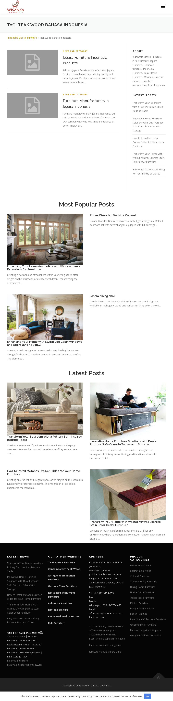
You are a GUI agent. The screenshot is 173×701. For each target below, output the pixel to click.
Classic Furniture (16, 636)
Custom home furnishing (102, 634)
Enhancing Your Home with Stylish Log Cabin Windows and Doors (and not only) (44, 343)
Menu (163, 6)
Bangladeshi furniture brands (146, 635)
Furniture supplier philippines (145, 630)
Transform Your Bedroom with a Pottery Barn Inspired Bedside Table (147, 106)
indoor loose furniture (142, 597)
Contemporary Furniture (143, 581)
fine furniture (142, 61)
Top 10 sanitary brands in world (106, 626)
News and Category (75, 51)
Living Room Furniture (142, 608)
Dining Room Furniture (142, 587)
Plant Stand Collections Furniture (148, 619)
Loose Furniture (138, 613)
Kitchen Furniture (139, 603)
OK (147, 696)
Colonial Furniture (139, 576)
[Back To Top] (159, 678)
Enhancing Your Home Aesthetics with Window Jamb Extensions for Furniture (43, 267)
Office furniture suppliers (102, 630)
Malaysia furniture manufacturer (24, 664)
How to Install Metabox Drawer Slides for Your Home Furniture (148, 142)
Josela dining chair (103, 296)
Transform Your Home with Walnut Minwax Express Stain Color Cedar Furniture (148, 157)
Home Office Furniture (142, 592)
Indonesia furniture (17, 660)
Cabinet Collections (140, 570)
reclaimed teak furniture (143, 624)
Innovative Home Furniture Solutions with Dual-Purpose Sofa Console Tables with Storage (123, 443)
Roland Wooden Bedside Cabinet (113, 215)
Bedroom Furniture (140, 565)
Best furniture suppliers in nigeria (107, 638)
